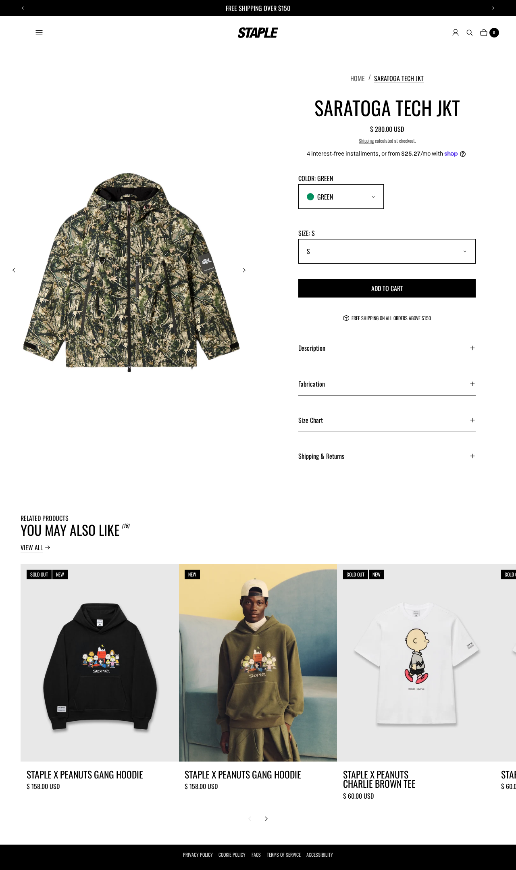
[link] (399, 77)
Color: (315, 178)
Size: (306, 233)
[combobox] (341, 196)
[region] (258, 8)
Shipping (366, 140)
